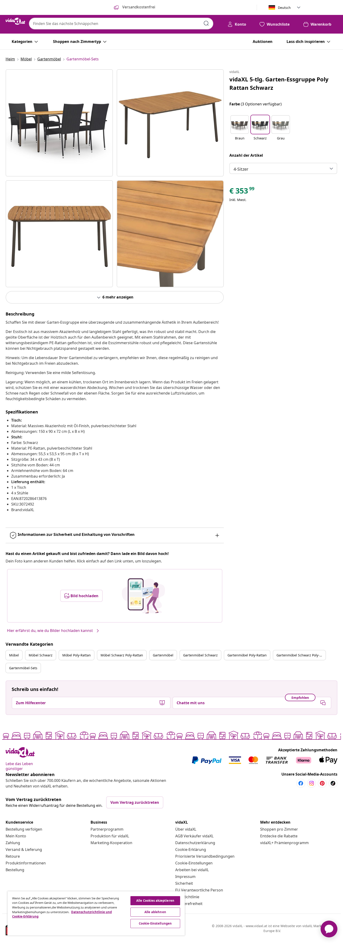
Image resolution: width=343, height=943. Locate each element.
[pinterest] (322, 783)
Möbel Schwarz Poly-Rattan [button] (122, 655)
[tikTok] (333, 783)
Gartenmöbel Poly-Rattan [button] (247, 655)
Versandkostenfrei (138, 7)
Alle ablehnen (155, 912)
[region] (96, 913)
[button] (239, 130)
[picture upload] (143, 596)
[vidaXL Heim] (15, 21)
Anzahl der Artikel (246, 155)
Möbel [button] (14, 655)
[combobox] (121, 23)
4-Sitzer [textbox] (241, 169)
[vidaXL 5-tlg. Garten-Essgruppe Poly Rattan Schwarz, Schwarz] (59, 123)
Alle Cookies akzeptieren (155, 900)
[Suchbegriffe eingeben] (206, 23)
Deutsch (284, 7)
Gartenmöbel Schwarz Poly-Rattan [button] (301, 655)
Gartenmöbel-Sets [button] (23, 668)
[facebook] (300, 783)
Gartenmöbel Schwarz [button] (200, 655)
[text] (242, 192)
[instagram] (311, 783)
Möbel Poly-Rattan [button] (76, 655)
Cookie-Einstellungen (194, 863)
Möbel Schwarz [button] (40, 655)
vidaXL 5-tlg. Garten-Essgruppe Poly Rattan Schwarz (279, 83)
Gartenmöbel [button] (163, 655)
